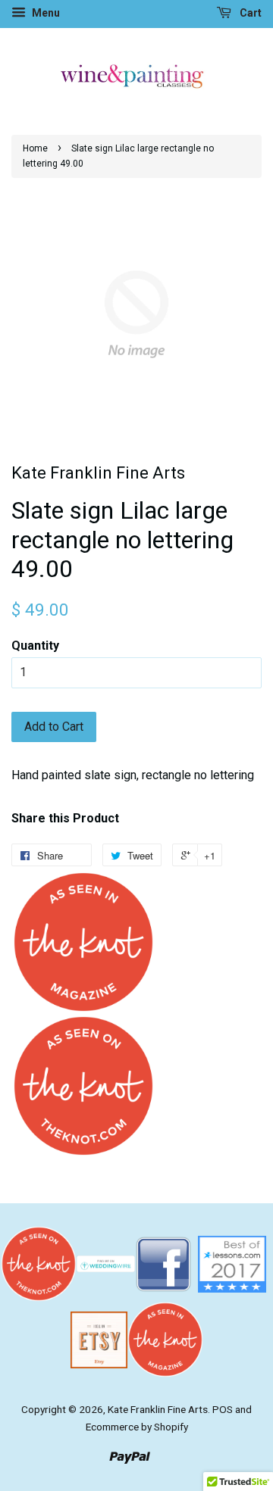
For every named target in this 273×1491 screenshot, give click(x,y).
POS (222, 1409)
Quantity (35, 645)
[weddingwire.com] (106, 1262)
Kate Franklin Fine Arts (158, 1409)
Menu (45, 13)
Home (35, 148)
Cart (249, 13)
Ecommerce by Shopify (137, 1427)
